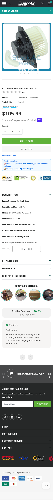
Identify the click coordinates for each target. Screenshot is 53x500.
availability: (7, 102)
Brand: (5, 97)
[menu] (4, 3)
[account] (42, 3)
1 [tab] (16, 73)
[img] (11, 92)
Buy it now (26, 149)
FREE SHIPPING (11, 107)
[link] (5, 417)
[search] (11, 3)
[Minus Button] (4, 132)
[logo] (26, 3)
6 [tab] (37, 73)
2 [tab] (20, 73)
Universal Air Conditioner (28, 97)
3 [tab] (24, 73)
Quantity (5, 126)
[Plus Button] (19, 132)
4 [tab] (28, 73)
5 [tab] (33, 73)
